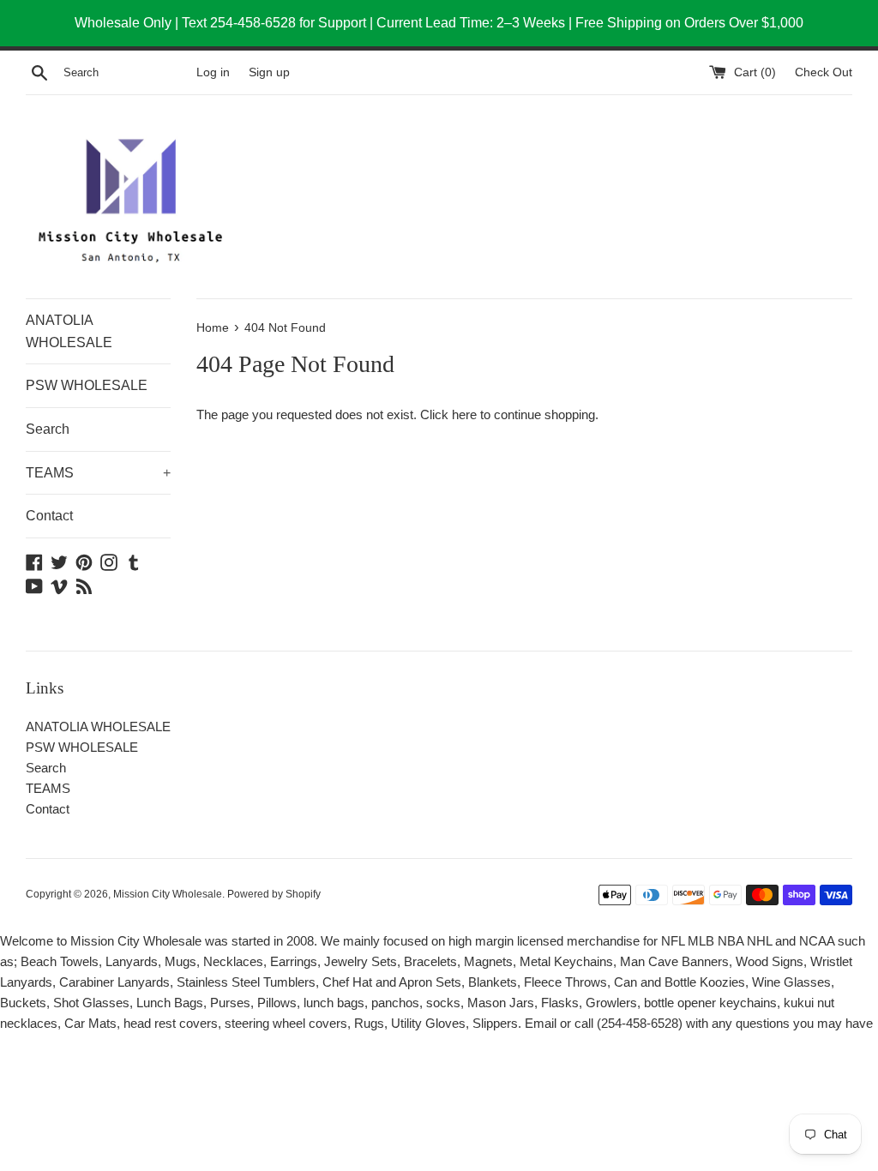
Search (47, 429)
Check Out (823, 72)
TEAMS (98, 472)
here (464, 414)
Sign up (269, 72)
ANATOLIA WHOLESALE (69, 331)
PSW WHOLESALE (86, 385)
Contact (49, 515)
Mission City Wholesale (167, 894)
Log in (213, 72)
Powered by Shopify (274, 894)
